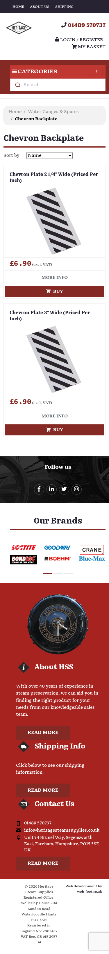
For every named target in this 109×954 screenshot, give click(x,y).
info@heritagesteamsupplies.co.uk (61, 830)
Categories (37, 71)
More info (55, 277)
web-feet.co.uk (89, 892)
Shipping (64, 7)
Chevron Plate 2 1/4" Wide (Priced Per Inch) (54, 177)
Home (18, 7)
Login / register (81, 40)
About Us (39, 7)
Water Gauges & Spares (53, 112)
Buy (57, 291)
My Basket (91, 47)
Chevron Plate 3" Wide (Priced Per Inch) (50, 316)
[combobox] (58, 85)
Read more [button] (43, 732)
